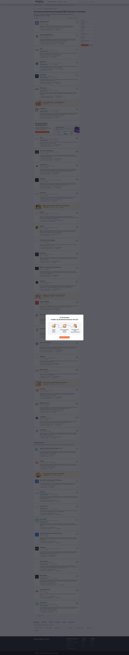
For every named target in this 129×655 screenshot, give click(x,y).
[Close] (82, 316)
